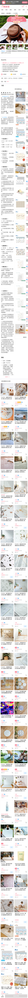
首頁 (6, 9)
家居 (24, 9)
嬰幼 (11, 9)
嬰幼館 (3, 13)
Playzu (3, 51)
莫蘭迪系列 (6, 96)
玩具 (19, 9)
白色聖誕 (4, 117)
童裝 (15, 9)
